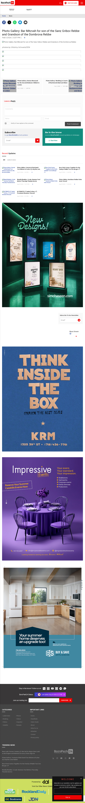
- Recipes (18, 725)
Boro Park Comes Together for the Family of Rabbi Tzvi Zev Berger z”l (21, 764)
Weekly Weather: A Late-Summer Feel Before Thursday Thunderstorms (28, 180)
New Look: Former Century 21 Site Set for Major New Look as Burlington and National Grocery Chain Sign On (21, 752)
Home (4, 16)
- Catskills (5, 725)
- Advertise (33, 731)
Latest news (11, 160)
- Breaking (5, 719)
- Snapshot (19, 722)
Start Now (53, 140)
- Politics (4, 722)
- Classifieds (33, 719)
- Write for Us (34, 728)
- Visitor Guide (34, 722)
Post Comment (73, 124)
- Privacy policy (34, 737)
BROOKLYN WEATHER (32, 10)
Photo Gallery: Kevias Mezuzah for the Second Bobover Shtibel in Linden (28, 83)
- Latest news (6, 716)
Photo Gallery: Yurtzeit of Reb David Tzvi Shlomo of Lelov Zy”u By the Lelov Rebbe (29, 169)
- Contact (32, 734)
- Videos (18, 719)
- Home (32, 716)
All (4, 160)
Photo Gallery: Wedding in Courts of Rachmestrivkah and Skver (57, 82)
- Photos (18, 716)
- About (32, 725)
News (10, 16)
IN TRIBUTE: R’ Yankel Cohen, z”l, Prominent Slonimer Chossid (27, 192)
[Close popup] (81, 778)
